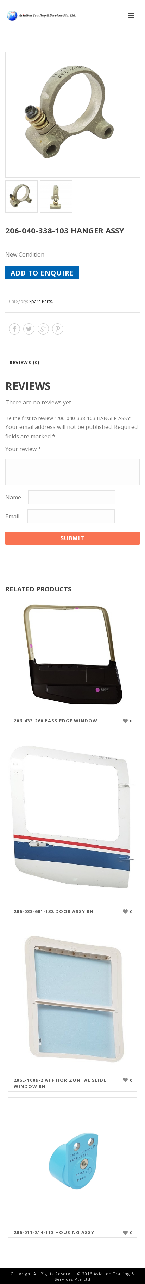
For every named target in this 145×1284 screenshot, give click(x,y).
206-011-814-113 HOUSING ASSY (54, 1232)
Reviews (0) (24, 362)
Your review (23, 449)
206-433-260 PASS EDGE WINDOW (55, 720)
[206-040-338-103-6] (55, 196)
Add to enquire (42, 273)
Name (13, 497)
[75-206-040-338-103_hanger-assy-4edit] (72, 115)
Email (12, 516)
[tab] (75, 362)
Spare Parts (40, 301)
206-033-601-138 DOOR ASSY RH (54, 911)
